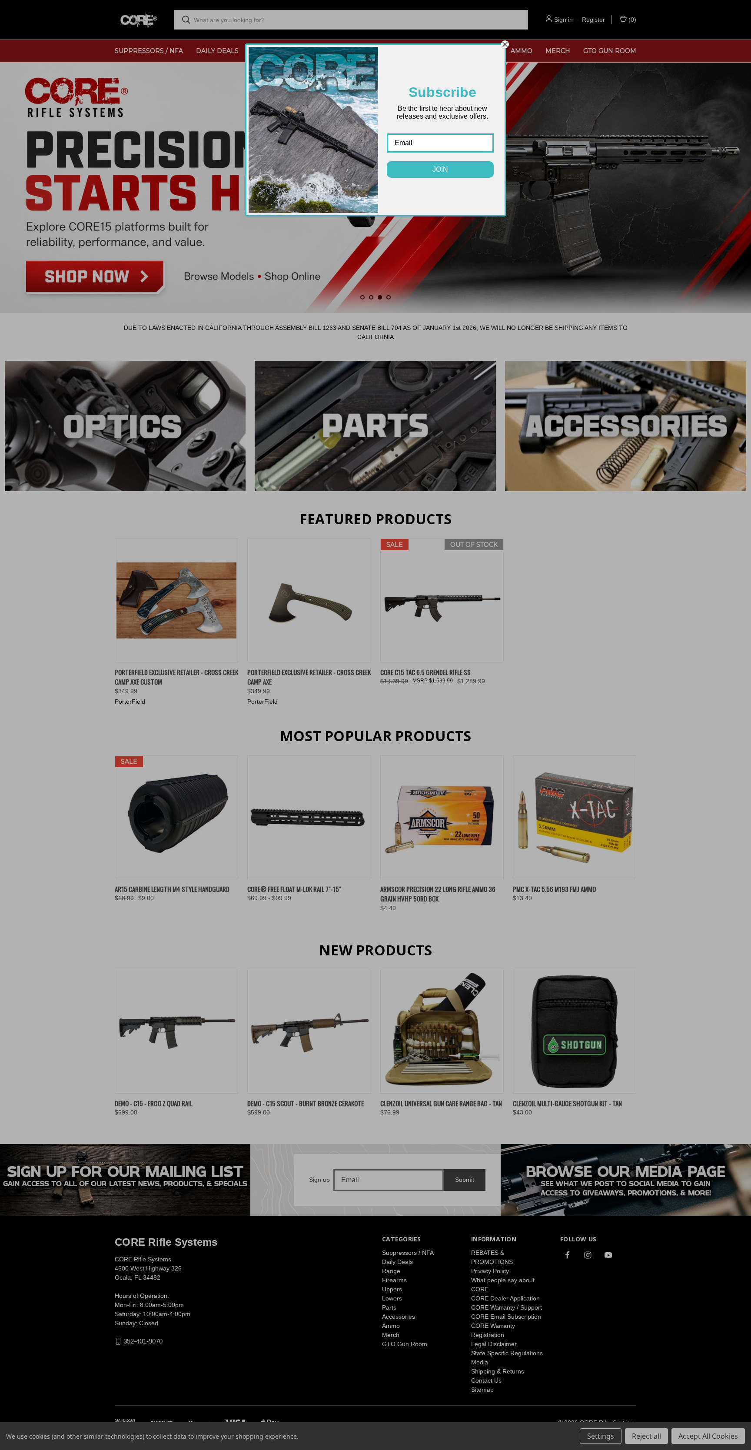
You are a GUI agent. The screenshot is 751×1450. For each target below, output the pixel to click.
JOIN (440, 169)
